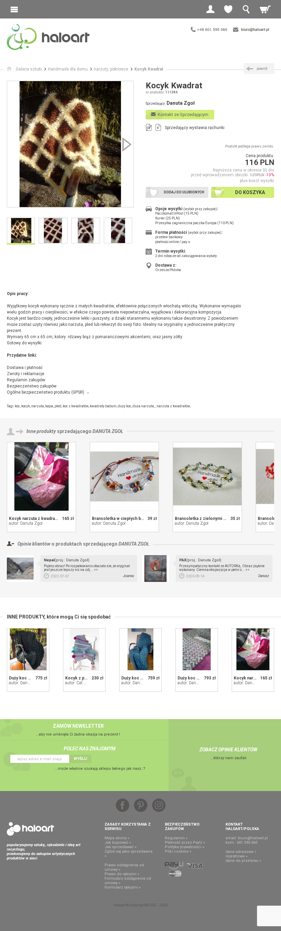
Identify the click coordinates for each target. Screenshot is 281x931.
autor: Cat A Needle (82, 682)
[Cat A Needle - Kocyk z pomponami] (84, 649)
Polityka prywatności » (184, 847)
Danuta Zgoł (108, 431)
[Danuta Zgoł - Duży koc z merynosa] (197, 649)
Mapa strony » (117, 838)
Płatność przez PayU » (185, 842)
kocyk (25, 406)
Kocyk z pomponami (85, 678)
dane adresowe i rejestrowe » (240, 854)
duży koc (124, 406)
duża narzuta (143, 406)
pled (57, 406)
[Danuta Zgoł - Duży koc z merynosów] (140, 649)
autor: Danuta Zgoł (25, 523)
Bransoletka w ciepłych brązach (123, 518)
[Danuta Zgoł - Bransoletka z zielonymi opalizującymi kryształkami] (207, 476)
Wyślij (80, 758)
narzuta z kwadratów (173, 406)
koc (17, 406)
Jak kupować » (118, 842)
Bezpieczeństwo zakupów (32, 386)
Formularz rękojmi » (122, 887)
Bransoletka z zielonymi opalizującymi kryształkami (225, 518)
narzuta (37, 406)
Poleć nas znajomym (89, 748)
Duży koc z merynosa (199, 678)
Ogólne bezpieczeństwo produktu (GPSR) (45, 392)
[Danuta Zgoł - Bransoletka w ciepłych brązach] (124, 476)
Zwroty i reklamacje (25, 373)
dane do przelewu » (243, 860)
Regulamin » (176, 838)
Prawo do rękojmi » (122, 874)
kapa (49, 406)
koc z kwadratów (75, 406)
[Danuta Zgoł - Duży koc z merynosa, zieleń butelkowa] (28, 649)
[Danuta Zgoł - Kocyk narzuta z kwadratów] (41, 476)
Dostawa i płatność (24, 367)
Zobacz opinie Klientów (228, 749)
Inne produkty (41, 431)
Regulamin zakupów (26, 380)
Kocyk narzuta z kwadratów (35, 518)
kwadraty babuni (103, 406)
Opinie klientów (33, 544)
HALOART (30, 829)
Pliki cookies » (178, 851)
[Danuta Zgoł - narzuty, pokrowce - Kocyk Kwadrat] (70, 144)
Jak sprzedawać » (120, 847)
